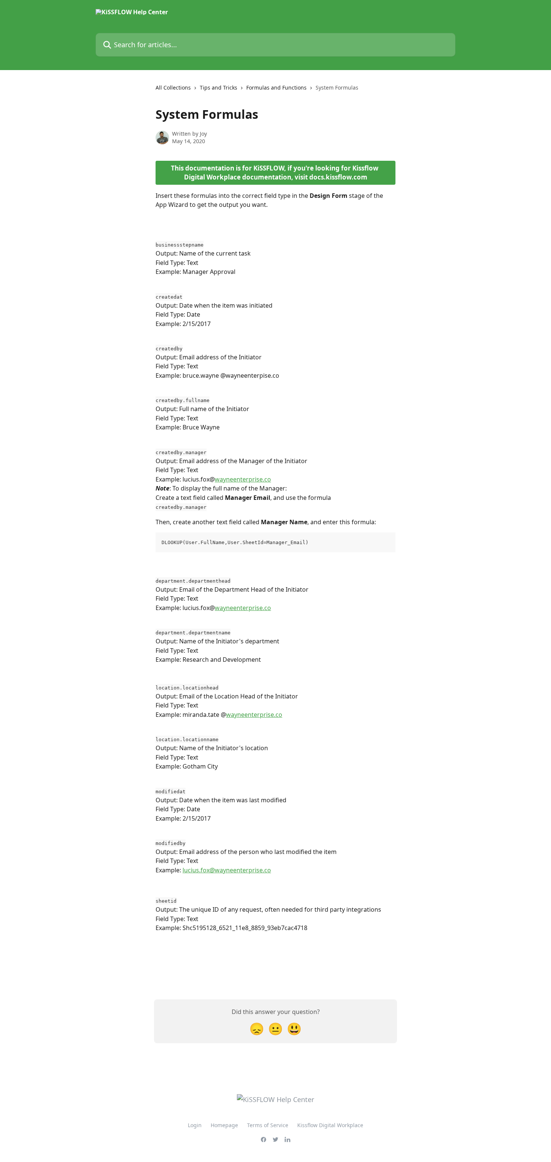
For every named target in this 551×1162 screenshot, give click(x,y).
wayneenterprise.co (243, 479)
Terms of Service (267, 1125)
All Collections (173, 87)
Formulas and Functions (276, 87)
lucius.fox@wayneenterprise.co (227, 870)
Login (195, 1125)
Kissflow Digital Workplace (330, 1125)
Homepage (224, 1125)
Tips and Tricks (218, 87)
